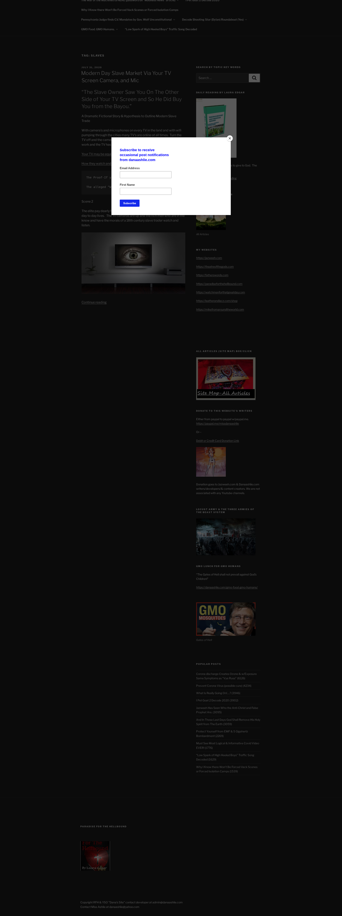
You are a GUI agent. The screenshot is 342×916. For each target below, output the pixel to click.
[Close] (230, 138)
